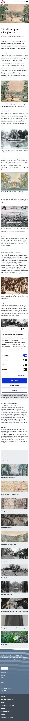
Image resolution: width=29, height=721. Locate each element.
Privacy (2, 702)
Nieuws (2, 682)
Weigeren (14, 390)
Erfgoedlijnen (4, 672)
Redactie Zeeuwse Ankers (15, 36)
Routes (2, 680)
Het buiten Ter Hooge (6, 577)
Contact (3, 714)
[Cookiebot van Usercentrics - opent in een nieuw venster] (20, 329)
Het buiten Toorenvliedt (6, 594)
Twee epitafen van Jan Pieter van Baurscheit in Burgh (13, 628)
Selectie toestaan (14, 385)
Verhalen (3, 675)
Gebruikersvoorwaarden (7, 699)
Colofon (3, 708)
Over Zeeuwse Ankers (6, 711)
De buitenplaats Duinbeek (7, 561)
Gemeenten (4, 668)
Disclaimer (3, 696)
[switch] (25, 360)
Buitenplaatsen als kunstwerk (8, 511)
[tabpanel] (14, 11)
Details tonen (20, 375)
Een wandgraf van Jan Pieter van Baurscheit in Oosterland (14, 611)
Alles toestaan (14, 380)
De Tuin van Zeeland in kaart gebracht (10, 494)
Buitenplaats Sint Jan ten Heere (8, 544)
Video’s (2, 677)
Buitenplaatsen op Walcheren (8, 477)
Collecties (3, 685)
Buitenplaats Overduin (6, 527)
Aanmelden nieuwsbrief (7, 717)
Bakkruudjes (4, 644)
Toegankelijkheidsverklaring (8, 705)
